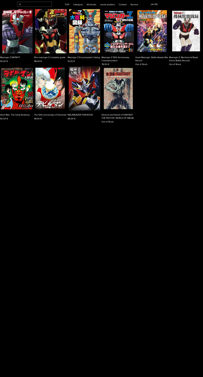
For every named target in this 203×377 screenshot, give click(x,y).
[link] (161, 4)
